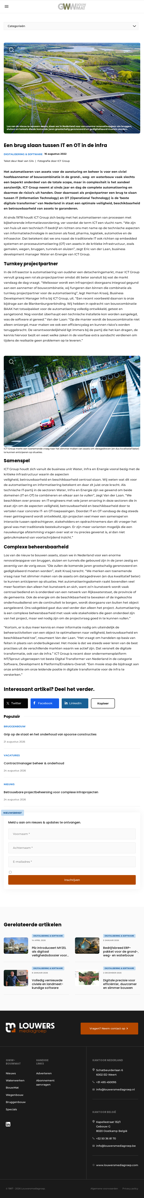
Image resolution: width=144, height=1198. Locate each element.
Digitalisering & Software (23, 154)
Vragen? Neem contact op (107, 1028)
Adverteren (44, 1073)
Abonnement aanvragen (45, 1082)
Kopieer (103, 703)
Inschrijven (72, 880)
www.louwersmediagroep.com (117, 1165)
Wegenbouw (14, 1095)
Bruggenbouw (16, 1102)
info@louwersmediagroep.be (116, 1145)
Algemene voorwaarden (104, 1188)
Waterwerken (15, 1080)
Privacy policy (130, 1188)
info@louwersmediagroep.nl (115, 1089)
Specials (11, 1109)
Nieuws (11, 1073)
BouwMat (12, 1087)
